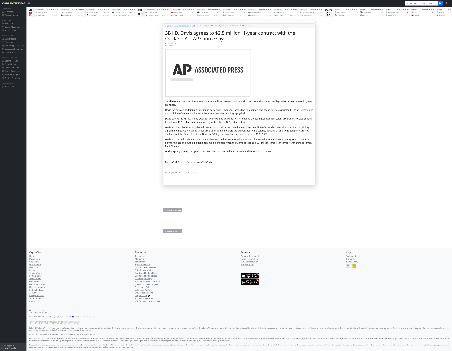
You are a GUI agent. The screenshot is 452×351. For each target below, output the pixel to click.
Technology (140, 256)
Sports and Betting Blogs (146, 276)
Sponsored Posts (142, 264)
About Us (33, 292)
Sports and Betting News (181, 26)
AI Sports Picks (247, 264)
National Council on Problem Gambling (82, 334)
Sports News (10, 30)
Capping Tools (35, 273)
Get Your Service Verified (146, 267)
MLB (193, 26)
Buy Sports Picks (36, 295)
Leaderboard (10, 39)
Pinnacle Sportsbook (250, 256)
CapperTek (168, 26)
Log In (13, 348)
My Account (10, 11)
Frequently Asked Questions (147, 281)
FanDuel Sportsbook (250, 259)
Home (32, 256)
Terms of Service (353, 256)
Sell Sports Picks (36, 298)
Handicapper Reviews (14, 45)
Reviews (32, 270)
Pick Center (10, 23)
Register (4, 348)
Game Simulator (12, 67)
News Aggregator (12, 74)
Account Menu (11, 15)
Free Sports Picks (142, 287)
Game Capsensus (12, 71)
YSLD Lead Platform (144, 290)
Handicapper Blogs (143, 278)
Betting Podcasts (12, 78)
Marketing (139, 259)
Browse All (9, 86)
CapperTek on (141, 295)
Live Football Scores (249, 261)
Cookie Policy (352, 261)
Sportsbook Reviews (14, 49)
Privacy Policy (352, 259)
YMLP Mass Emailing (144, 292)
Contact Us (34, 301)
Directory (9, 42)
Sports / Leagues (12, 27)
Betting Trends (11, 61)
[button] (447, 3)
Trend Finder (10, 64)
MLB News (169, 45)
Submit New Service (144, 270)
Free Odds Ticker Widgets (146, 284)
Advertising (140, 261)
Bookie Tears (10, 52)
